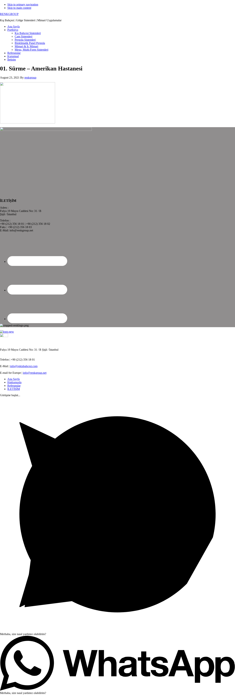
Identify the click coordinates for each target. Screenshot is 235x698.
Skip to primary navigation (22, 4)
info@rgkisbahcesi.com (23, 366)
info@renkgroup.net (34, 372)
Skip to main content (19, 7)
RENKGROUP (9, 14)
